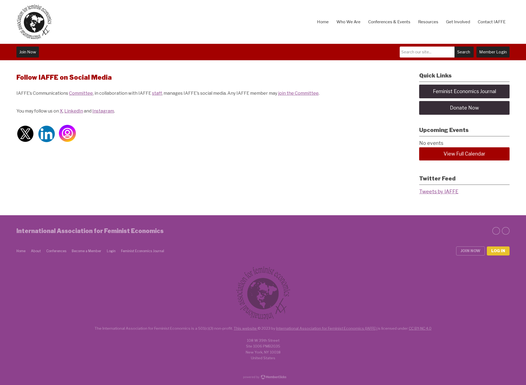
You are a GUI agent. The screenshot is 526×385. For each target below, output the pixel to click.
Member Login (493, 52)
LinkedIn (73, 111)
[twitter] (496, 231)
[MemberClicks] (34, 22)
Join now (471, 250)
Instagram (103, 111)
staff (157, 93)
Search (463, 52)
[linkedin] (506, 231)
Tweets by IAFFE (438, 191)
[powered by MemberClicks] (263, 377)
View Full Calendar (464, 154)
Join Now (27, 52)
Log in (498, 250)
